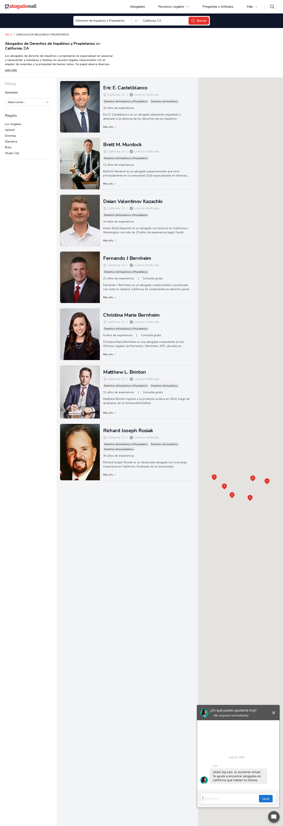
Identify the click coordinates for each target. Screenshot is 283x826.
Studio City (12, 153)
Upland (10, 130)
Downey (10, 136)
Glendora (11, 142)
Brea (8, 147)
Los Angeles (13, 124)
